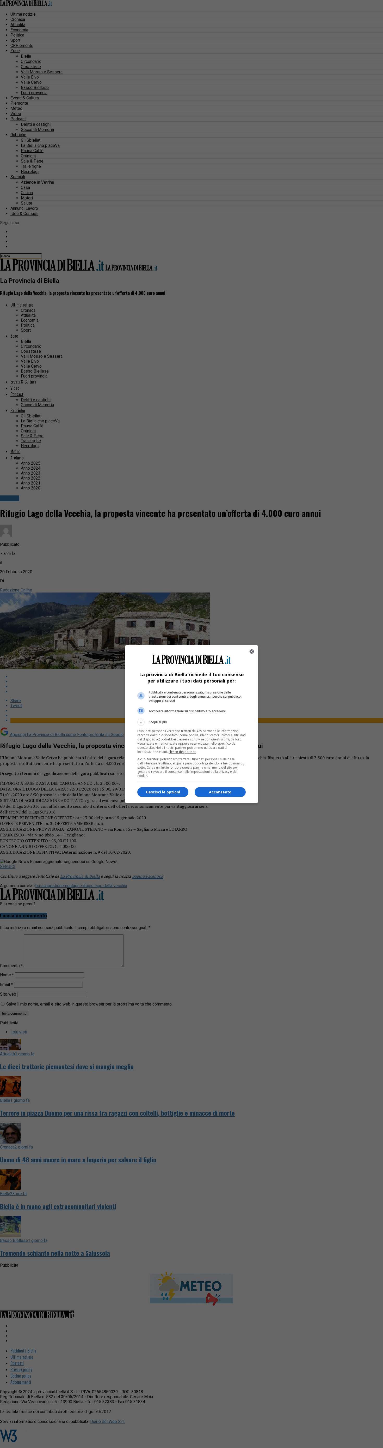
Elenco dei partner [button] (182, 752)
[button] (191, 722)
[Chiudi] (251, 651)
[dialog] (191, 724)
